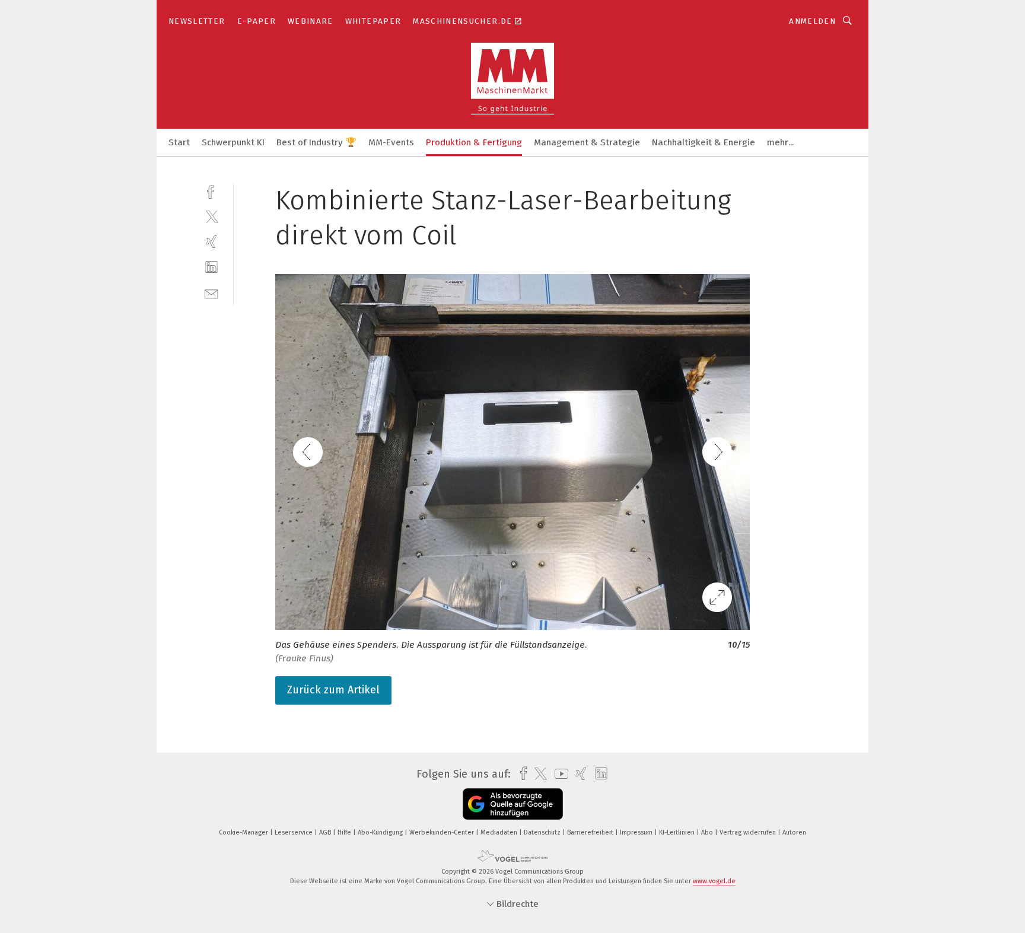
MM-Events (391, 142)
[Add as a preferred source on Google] (513, 804)
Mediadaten (499, 832)
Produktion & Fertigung (474, 142)
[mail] (211, 292)
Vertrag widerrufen (749, 832)
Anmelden (812, 21)
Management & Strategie (587, 142)
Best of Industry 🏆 (316, 142)
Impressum (637, 832)
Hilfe (345, 832)
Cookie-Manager (244, 832)
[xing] (211, 241)
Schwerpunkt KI (233, 142)
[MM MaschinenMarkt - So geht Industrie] (179, 141)
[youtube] (558, 773)
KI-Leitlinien (677, 832)
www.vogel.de (714, 881)
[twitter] (211, 216)
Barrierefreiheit (591, 832)
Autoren (794, 832)
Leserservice (294, 832)
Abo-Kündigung (381, 832)
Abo (708, 832)
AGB (326, 832)
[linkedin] (211, 267)
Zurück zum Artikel (333, 689)
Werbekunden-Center (442, 832)
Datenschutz (543, 832)
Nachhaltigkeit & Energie (703, 142)
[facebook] (211, 190)
